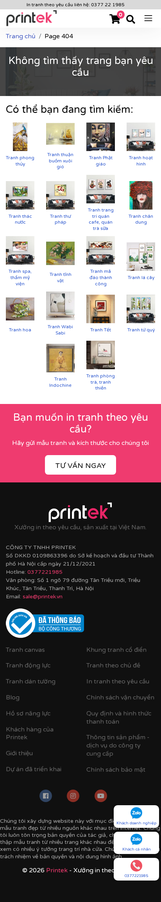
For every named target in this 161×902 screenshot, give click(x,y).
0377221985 (45, 572)
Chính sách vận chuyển (120, 697)
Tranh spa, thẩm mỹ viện (20, 277)
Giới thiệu (19, 753)
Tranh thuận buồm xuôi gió (60, 160)
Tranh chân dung (141, 219)
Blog (13, 697)
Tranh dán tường (30, 681)
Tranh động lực (28, 665)
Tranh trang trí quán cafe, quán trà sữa (101, 219)
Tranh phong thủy (20, 161)
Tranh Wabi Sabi (60, 330)
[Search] (130, 20)
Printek (57, 870)
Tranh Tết (100, 330)
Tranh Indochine (60, 382)
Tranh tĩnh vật (61, 277)
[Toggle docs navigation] (148, 17)
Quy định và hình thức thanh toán (118, 718)
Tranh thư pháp (60, 219)
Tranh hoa (20, 330)
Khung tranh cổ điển (116, 650)
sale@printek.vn (43, 596)
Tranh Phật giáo (101, 161)
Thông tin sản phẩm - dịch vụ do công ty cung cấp (118, 745)
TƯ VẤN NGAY (80, 465)
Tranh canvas (25, 650)
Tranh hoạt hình (141, 161)
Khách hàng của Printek (30, 734)
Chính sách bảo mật (115, 770)
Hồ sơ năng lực (28, 713)
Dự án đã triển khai (33, 769)
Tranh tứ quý (141, 330)
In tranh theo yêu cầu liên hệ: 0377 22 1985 (76, 4)
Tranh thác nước (20, 219)
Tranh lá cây (141, 277)
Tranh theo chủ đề (113, 665)
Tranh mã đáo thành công (100, 277)
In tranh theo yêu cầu (117, 681)
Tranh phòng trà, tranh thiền (100, 382)
